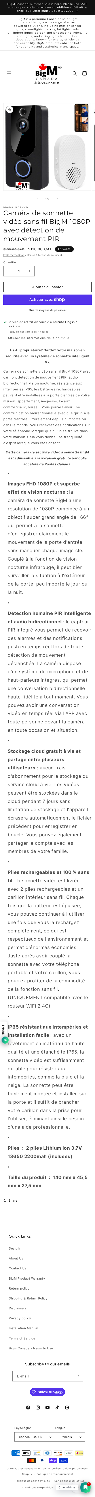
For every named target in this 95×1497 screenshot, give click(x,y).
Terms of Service (22, 1338)
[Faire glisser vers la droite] (57, 199)
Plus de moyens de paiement (47, 310)
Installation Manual (23, 1328)
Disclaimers (18, 1308)
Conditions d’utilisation (69, 1480)
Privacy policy (20, 1318)
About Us (16, 1258)
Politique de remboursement (54, 1474)
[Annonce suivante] (87, 33)
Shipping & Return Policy (28, 1298)
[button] (9, 73)
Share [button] (12, 1200)
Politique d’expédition (39, 1487)
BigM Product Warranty (27, 1278)
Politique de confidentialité (32, 1480)
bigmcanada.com (29, 1468)
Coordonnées (66, 1487)
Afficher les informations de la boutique (38, 338)
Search (14, 1248)
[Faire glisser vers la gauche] (38, 199)
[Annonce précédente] (8, 33)
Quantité (9, 262)
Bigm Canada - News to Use (31, 1348)
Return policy (19, 1288)
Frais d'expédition (14, 255)
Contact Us (17, 1268)
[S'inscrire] (78, 1376)
